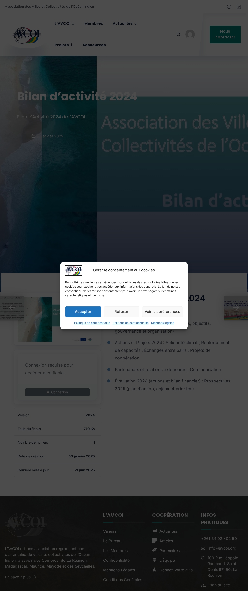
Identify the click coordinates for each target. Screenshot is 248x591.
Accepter (83, 311)
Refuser (121, 311)
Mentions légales (162, 322)
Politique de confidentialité (92, 322)
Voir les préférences (162, 311)
